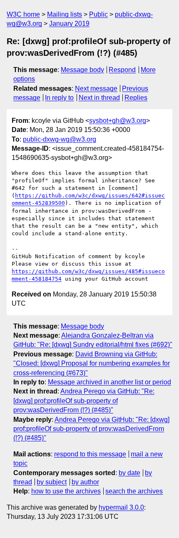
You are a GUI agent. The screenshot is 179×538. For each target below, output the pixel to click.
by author (85, 482)
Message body (82, 69)
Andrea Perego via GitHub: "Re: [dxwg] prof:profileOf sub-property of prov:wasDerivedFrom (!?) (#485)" (83, 400)
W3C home (23, 14)
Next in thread (99, 97)
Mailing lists (64, 14)
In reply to (59, 97)
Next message (96, 88)
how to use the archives (66, 491)
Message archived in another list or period (109, 382)
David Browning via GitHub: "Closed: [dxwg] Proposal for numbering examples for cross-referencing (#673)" (91, 363)
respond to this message (90, 454)
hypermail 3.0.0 (121, 507)
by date (129, 472)
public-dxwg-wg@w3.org (59, 139)
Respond (122, 69)
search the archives (134, 491)
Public (98, 14)
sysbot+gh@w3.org (117, 120)
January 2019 (69, 23)
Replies (135, 97)
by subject (52, 482)
